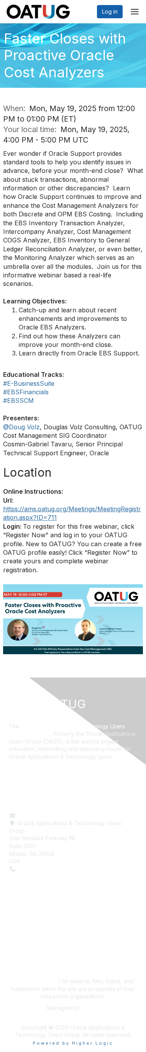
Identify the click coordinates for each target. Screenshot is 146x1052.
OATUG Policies (34, 981)
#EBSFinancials (26, 392)
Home (16, 923)
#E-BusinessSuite (29, 383)
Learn (16, 931)
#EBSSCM (18, 400)
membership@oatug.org (48, 815)
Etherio (90, 1008)
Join (14, 946)
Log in (110, 11)
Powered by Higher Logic (73, 1043)
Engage (19, 938)
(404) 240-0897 (39, 869)
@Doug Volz (21, 427)
